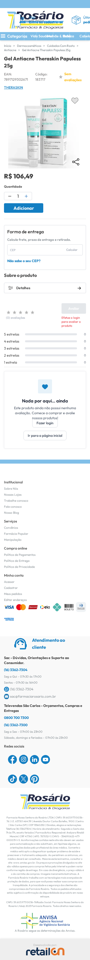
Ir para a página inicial (45, 435)
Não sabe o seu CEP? (23, 261)
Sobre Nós (11, 488)
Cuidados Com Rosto (61, 46)
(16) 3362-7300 (16, 725)
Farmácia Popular (16, 534)
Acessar (9, 582)
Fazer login (45, 423)
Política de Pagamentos (20, 555)
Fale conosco (13, 506)
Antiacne (10, 50)
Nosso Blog (11, 512)
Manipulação (13, 540)
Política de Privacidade (19, 567)
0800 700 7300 (16, 717)
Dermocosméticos (29, 46)
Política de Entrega (17, 561)
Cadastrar (11, 588)
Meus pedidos (13, 594)
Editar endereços (15, 600)
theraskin (13, 87)
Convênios (11, 527)
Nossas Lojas (13, 494)
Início (7, 46)
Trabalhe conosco (16, 500)
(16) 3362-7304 (16, 670)
